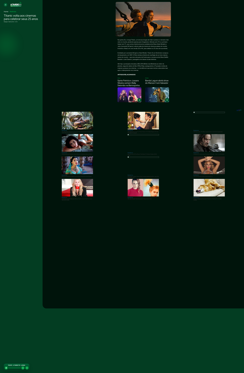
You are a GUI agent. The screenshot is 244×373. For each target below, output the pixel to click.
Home (6, 11)
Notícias (13, 11)
